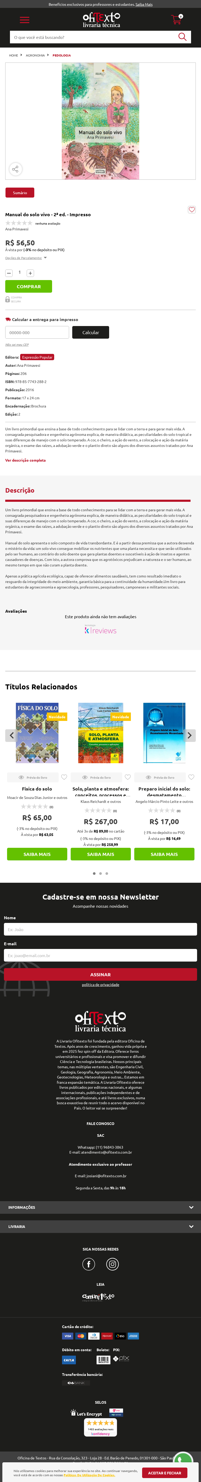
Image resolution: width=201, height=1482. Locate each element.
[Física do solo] (37, 733)
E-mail (10, 943)
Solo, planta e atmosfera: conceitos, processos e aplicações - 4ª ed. (100, 795)
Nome (10, 917)
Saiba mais (37, 854)
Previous (11, 735)
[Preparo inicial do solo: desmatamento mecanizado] (164, 733)
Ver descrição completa (25, 460)
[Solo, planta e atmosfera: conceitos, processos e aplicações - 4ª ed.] (101, 733)
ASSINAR (100, 974)
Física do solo (37, 789)
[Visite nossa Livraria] (100, 1030)
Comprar (29, 286)
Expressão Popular (37, 357)
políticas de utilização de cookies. (89, 1475)
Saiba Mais (144, 4)
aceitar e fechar (164, 1472)
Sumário (20, 192)
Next (189, 735)
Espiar (33, 777)
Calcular (90, 332)
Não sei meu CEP (17, 344)
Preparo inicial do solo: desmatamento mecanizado (164, 795)
